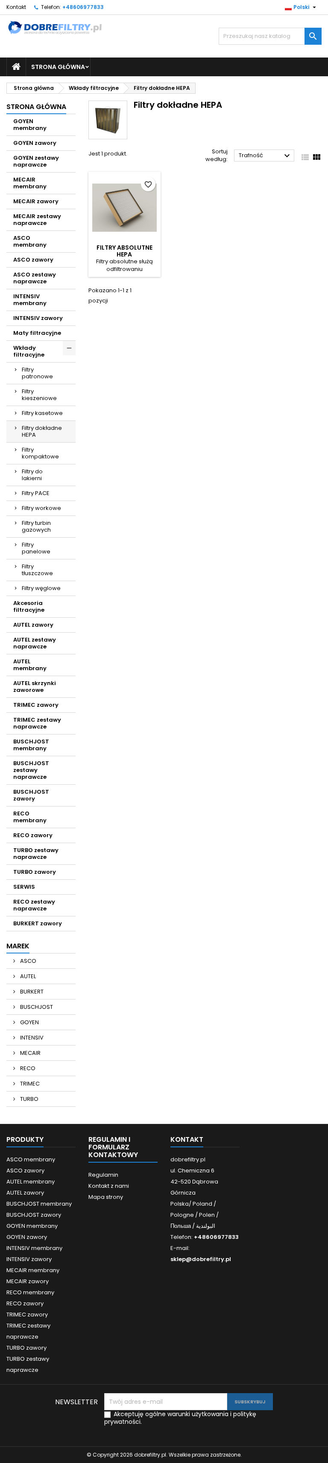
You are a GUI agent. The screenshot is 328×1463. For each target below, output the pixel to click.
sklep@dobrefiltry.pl (200, 1259)
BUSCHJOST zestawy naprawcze (31, 770)
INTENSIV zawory (38, 318)
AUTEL (27, 976)
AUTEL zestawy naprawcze (34, 643)
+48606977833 (83, 7)
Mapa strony (105, 1197)
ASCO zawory (33, 260)
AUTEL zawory (33, 625)
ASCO (27, 961)
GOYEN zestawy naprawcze (36, 161)
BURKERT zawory (37, 923)
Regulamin (103, 1175)
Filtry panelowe (36, 548)
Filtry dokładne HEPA (42, 431)
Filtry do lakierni (32, 474)
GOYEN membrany (30, 124)
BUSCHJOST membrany (31, 744)
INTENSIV (31, 1038)
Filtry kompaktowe (40, 453)
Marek (17, 946)
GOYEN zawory (34, 143)
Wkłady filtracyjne (28, 351)
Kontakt (16, 7)
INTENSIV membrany (30, 299)
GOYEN (29, 1022)
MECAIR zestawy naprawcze (37, 219)
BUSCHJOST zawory (31, 795)
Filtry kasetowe (42, 413)
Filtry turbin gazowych (36, 526)
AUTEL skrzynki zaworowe (34, 686)
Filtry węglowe (41, 588)
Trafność (265, 156)
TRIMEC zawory (36, 705)
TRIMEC (29, 1084)
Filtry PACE (36, 493)
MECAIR (30, 1053)
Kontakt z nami (108, 1186)
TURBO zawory (34, 872)
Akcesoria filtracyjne (28, 606)
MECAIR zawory (36, 201)
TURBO (28, 1099)
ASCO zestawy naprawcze (34, 278)
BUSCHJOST (36, 1007)
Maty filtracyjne (37, 333)
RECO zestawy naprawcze (34, 905)
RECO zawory (33, 835)
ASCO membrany (30, 241)
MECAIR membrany (30, 183)
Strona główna (58, 67)
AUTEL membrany (30, 664)
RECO (27, 1068)
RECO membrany (30, 816)
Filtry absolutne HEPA (124, 251)
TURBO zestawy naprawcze (36, 853)
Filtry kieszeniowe (39, 394)
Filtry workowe (41, 508)
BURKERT (31, 992)
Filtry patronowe (37, 373)
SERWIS (24, 887)
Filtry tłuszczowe (37, 569)
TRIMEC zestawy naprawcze (37, 723)
